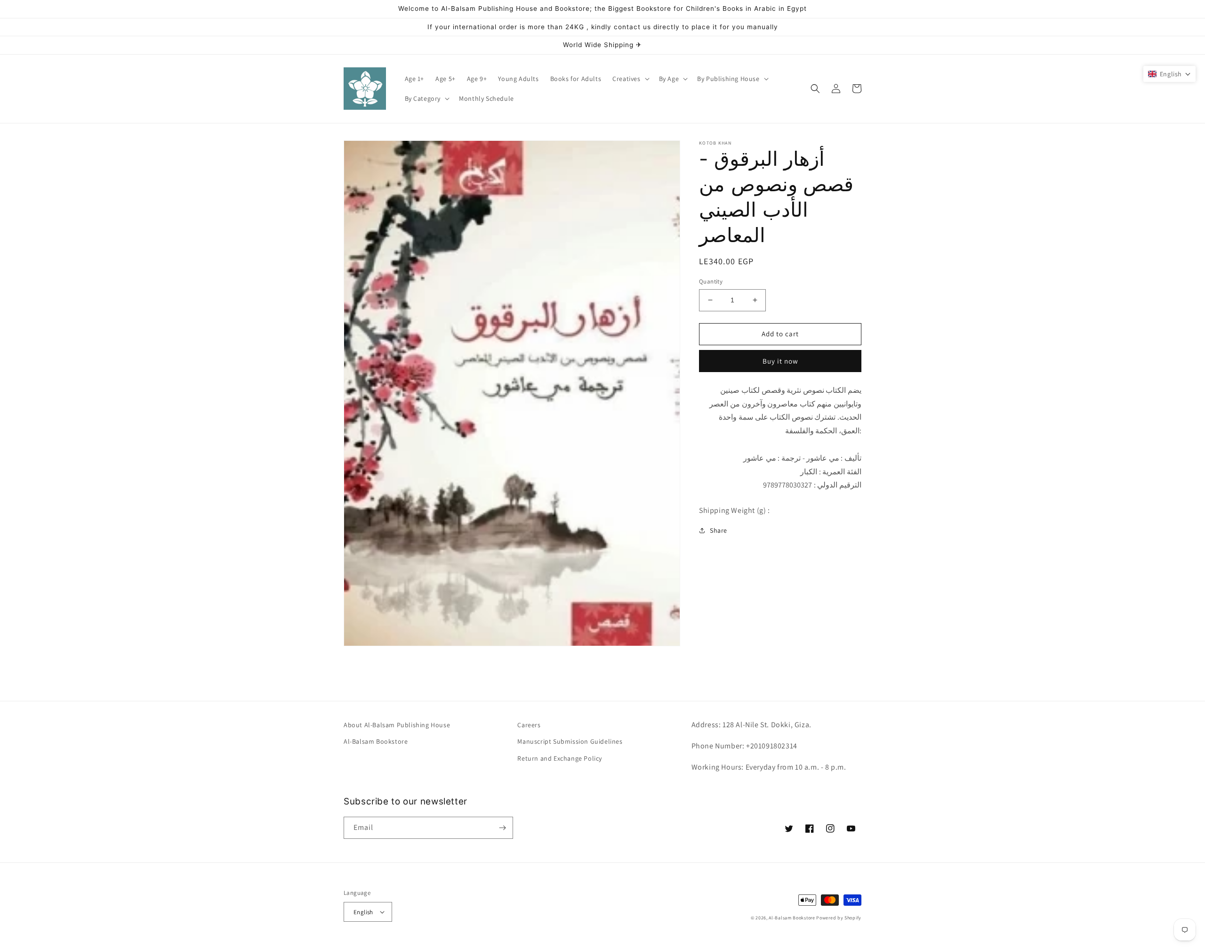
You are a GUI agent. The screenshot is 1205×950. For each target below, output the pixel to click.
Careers (528, 725)
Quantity (711, 281)
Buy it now (780, 360)
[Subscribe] (502, 828)
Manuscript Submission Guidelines (569, 741)
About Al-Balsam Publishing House (397, 725)
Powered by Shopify (838, 918)
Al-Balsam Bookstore (376, 741)
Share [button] (718, 530)
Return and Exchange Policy (559, 758)
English (363, 912)
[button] (630, 79)
